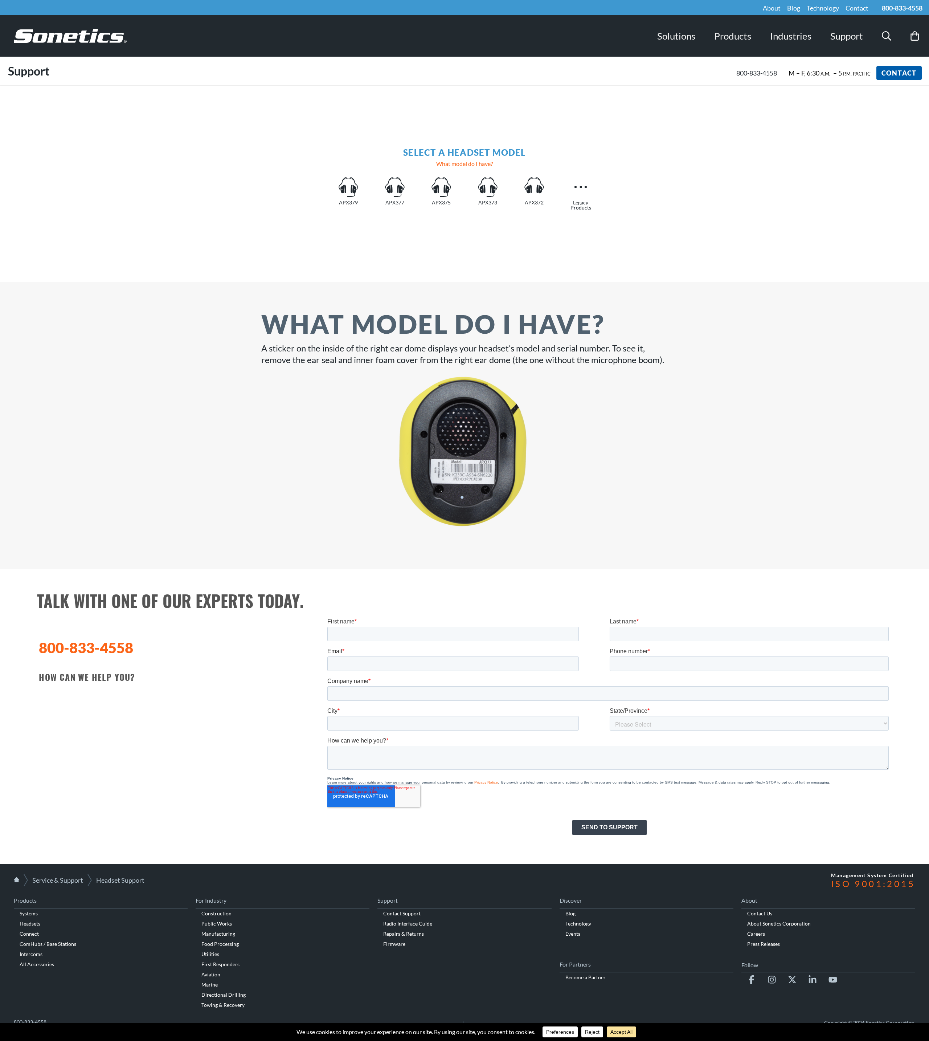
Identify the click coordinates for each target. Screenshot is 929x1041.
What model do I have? (464, 163)
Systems (29, 913)
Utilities (210, 954)
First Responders (220, 964)
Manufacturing (218, 934)
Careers (756, 934)
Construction (216, 913)
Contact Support (402, 913)
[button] (886, 36)
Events (572, 934)
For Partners (575, 964)
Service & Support (57, 880)
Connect (29, 934)
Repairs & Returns (403, 934)
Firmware (394, 944)
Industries (790, 36)
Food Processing (220, 944)
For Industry (211, 900)
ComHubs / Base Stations (48, 944)
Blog (793, 8)
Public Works (216, 923)
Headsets (30, 923)
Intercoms (31, 954)
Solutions (676, 36)
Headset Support (120, 880)
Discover (571, 900)
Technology (823, 8)
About (772, 8)
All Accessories (37, 964)
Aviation (210, 974)
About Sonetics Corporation (779, 923)
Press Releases (763, 944)
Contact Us (759, 913)
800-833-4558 (902, 8)
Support (846, 36)
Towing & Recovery (223, 1005)
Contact (857, 8)
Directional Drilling (223, 995)
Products (25, 900)
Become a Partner (585, 977)
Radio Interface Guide (407, 923)
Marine (209, 984)
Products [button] (732, 36)
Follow (749, 964)
